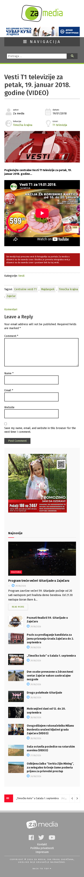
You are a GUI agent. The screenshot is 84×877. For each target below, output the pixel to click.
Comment (11, 336)
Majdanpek (48, 289)
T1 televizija (60, 125)
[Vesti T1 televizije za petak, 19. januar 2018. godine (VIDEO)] (42, 146)
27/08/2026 (35, 755)
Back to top (41, 868)
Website (9, 407)
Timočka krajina (22, 125)
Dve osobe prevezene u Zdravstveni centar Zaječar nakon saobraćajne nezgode (50, 675)
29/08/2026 (20, 586)
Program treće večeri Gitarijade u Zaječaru (39, 581)
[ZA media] (42, 20)
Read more (18, 607)
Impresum (42, 852)
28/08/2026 (35, 698)
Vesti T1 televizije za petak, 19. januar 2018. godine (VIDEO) (37, 85)
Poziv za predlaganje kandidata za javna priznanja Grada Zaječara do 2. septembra (50, 638)
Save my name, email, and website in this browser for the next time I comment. (40, 430)
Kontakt (42, 844)
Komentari (10, 309)
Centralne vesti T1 (25, 289)
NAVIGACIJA (44, 41)
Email (8, 390)
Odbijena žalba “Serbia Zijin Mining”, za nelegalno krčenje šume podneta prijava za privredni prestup (50, 767)
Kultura (16, 572)
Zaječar (11, 296)
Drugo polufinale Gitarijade (44, 692)
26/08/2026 (35, 776)
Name (8, 373)
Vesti (21, 275)
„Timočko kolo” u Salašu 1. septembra (51, 655)
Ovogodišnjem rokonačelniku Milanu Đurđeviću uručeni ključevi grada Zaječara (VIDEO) (50, 729)
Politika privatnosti (42, 848)
